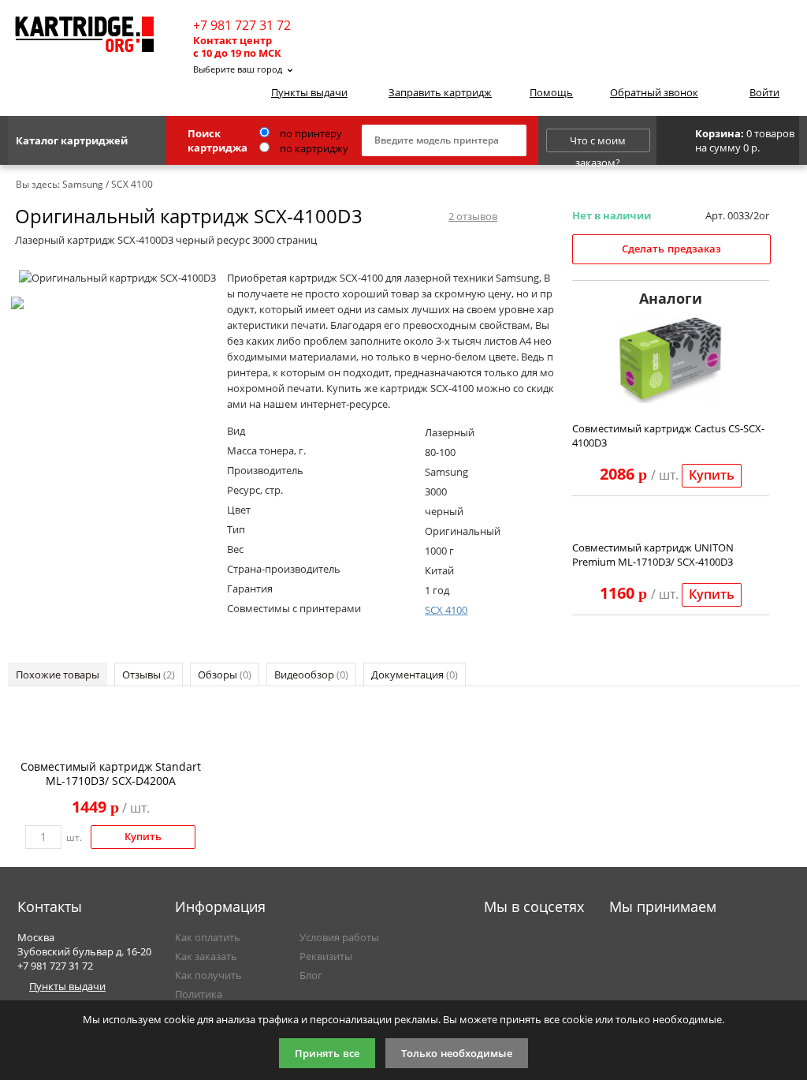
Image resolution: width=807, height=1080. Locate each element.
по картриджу (312, 148)
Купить (711, 475)
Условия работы (339, 937)
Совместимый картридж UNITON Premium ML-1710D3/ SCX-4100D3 (653, 554)
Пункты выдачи (309, 92)
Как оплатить (207, 937)
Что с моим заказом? (598, 142)
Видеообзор (311, 674)
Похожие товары (57, 674)
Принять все (327, 1053)
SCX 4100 (446, 610)
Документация (414, 674)
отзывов (472, 216)
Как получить (208, 975)
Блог (310, 975)
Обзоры (224, 674)
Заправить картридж (440, 92)
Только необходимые (456, 1053)
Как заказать (206, 956)
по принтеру (309, 133)
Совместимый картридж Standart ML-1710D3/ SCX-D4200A (110, 773)
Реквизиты (325, 956)
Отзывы (148, 674)
